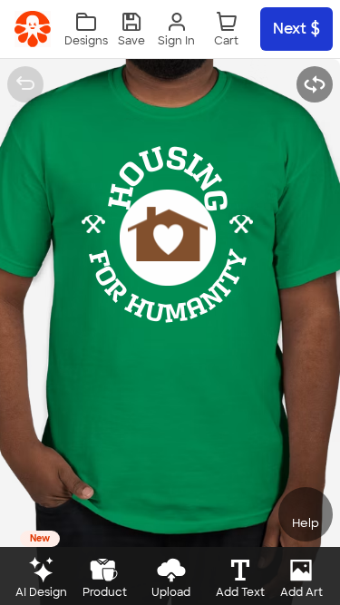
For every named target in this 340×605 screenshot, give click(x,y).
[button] (131, 29)
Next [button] (289, 28)
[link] (33, 29)
